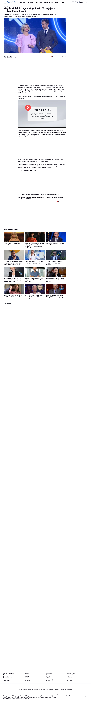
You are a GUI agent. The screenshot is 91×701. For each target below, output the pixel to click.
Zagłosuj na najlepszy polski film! (27, 170)
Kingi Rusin (53, 85)
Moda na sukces (27, 679)
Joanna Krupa (69, 677)
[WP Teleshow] (13, 2)
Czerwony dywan (48, 2)
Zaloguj (81, 2)
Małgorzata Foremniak (71, 673)
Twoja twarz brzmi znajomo (8, 679)
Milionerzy (47, 674)
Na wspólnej (27, 673)
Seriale (56, 2)
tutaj (28, 698)
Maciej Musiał (69, 680)
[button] (76, 2)
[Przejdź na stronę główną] (5, 3)
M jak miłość (27, 676)
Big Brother (48, 677)
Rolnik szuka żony (6, 674)
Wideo (63, 2)
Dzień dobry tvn (6, 676)
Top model (48, 676)
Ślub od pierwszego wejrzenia (8, 677)
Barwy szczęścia (27, 674)
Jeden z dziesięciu (49, 673)
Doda (68, 676)
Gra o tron (26, 677)
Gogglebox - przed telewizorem (8, 673)
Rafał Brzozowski (70, 674)
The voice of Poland (49, 680)
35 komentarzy (55, 57)
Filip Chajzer (69, 679)
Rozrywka (22, 2)
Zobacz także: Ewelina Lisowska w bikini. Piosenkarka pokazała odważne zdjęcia (39, 194)
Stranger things (27, 680)
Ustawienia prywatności (66, 689)
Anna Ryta (9, 56)
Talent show (30, 2)
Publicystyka (38, 2)
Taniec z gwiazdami (7, 680)
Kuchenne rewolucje (49, 679)
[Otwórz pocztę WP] (73, 2)
